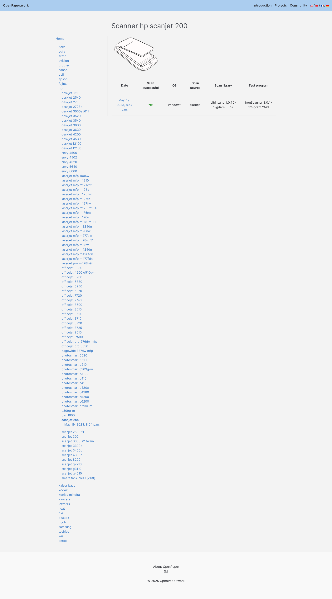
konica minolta (69, 495)
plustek (64, 518)
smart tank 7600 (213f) (78, 478)
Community (298, 5)
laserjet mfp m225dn (76, 226)
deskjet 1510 (70, 93)
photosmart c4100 (74, 383)
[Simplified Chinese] (316, 5)
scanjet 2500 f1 (72, 432)
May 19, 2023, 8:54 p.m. (82, 424)
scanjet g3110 (71, 469)
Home (60, 38)
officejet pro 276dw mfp (79, 341)
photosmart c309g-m (77, 369)
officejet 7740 (71, 300)
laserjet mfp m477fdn (77, 259)
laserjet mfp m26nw (75, 231)
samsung (65, 527)
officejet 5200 (71, 277)
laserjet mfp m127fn (75, 199)
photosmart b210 (74, 364)
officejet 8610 (71, 309)
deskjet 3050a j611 (75, 111)
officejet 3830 (71, 268)
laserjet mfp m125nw (76, 194)
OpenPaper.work (16, 5)
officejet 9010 (71, 332)
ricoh (62, 522)
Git (166, 571)
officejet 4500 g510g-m (78, 272)
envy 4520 (69, 162)
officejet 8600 (71, 305)
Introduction (262, 5)
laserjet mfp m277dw (76, 236)
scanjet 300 (70, 436)
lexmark (64, 504)
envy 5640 (69, 166)
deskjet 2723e (71, 107)
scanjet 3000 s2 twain (77, 441)
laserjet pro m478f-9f (77, 263)
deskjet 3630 (71, 125)
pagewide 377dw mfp (77, 351)
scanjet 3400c (71, 450)
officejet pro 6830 (74, 346)
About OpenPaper (166, 566)
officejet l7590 (72, 337)
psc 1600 (68, 415)
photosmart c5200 (75, 397)
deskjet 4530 (71, 139)
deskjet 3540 (71, 120)
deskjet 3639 (71, 130)
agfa (62, 51)
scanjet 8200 (71, 459)
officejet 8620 (71, 314)
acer (62, 47)
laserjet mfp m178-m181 (78, 222)
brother (64, 65)
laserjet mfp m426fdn (77, 254)
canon (63, 70)
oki (61, 513)
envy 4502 (69, 157)
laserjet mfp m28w (75, 245)
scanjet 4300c (71, 455)
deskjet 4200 (71, 134)
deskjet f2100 (71, 143)
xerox (63, 541)
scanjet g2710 (71, 464)
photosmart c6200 (75, 401)
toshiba (64, 531)
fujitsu (63, 84)
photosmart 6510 (74, 360)
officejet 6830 (71, 282)
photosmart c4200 (75, 387)
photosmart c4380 (75, 392)
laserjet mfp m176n (75, 217)
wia (61, 536)
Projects (281, 5)
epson (63, 79)
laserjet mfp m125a (75, 189)
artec (62, 56)
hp (60, 88)
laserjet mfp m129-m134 (78, 208)
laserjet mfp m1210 (75, 180)
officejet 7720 (71, 295)
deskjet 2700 (71, 102)
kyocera (64, 499)
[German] (327, 5)
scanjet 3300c (71, 446)
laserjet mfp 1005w (75, 176)
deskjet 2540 (71, 97)
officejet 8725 (71, 328)
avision (64, 61)
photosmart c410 (73, 378)
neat (62, 508)
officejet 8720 (71, 323)
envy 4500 (69, 153)
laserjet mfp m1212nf (76, 185)
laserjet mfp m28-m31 (77, 240)
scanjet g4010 (71, 473)
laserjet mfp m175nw (76, 213)
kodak (63, 490)
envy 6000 (69, 171)
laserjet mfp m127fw (76, 203)
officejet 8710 (71, 318)
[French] (322, 5)
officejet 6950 (71, 286)
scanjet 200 (70, 420)
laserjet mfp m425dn (76, 249)
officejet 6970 (71, 291)
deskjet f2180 (71, 148)
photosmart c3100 (74, 374)
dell (61, 74)
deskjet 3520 (71, 116)
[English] (311, 5)
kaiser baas (67, 485)
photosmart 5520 (74, 355)
